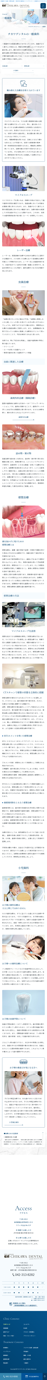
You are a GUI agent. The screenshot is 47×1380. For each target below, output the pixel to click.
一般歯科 (26, 1363)
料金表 (25, 1328)
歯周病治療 (6, 1359)
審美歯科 (5, 1355)
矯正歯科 (5, 1363)
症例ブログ (6, 1332)
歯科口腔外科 (27, 1359)
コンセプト (27, 1324)
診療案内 (5, 1347)
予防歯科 (26, 1351)
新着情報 (5, 1328)
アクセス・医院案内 (29, 1332)
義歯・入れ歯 (27, 1355)
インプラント (6, 1351)
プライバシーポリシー (30, 1336)
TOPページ (6, 1324)
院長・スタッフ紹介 (8, 1336)
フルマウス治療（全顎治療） (31, 1347)
